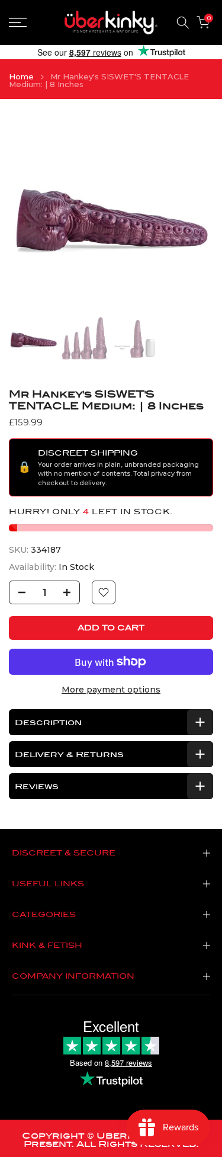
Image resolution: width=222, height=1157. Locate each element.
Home (21, 77)
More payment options (111, 689)
